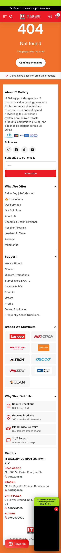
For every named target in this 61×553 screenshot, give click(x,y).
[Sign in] (50, 16)
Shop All (10, 292)
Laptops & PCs (13, 286)
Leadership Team (15, 233)
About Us (10, 216)
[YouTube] (32, 149)
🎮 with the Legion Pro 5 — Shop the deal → (46, 501)
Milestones (11, 244)
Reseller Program (15, 227)
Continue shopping (30, 62)
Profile (9, 303)
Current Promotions (17, 274)
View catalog (5, 16)
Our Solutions (13, 210)
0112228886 (15, 476)
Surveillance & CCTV (17, 280)
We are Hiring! (13, 263)
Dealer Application (16, 309)
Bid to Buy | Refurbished (19, 193)
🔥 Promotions (14, 199)
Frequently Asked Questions (22, 315)
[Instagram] (8, 149)
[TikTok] (24, 149)
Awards (9, 239)
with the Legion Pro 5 (32, 3)
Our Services (13, 204)
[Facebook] (16, 149)
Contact (9, 269)
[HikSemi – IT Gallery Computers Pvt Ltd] (17, 371)
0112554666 (15, 490)
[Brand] (17, 336)
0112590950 (15, 508)
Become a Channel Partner (21, 221)
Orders (9, 297)
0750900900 (16, 517)
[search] (11, 16)
